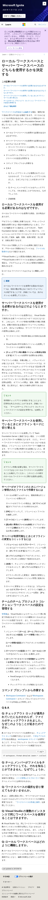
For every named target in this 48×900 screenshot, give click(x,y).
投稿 (38, 887)
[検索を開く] (35, 24)
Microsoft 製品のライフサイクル (21, 41)
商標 (12, 897)
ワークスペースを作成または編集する (17, 112)
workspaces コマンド (27, 739)
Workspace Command (15, 695)
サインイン (42, 24)
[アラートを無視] (44, 3)
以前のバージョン (15, 54)
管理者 (4, 614)
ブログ (30, 887)
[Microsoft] (24, 24)
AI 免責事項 (6, 887)
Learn (4, 54)
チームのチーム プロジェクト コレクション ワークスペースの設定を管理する (25, 101)
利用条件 (5, 897)
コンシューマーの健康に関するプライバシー (17, 893)
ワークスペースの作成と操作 (28, 802)
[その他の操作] (44, 54)
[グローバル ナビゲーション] (2, 24)
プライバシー (6, 890)
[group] (24, 755)
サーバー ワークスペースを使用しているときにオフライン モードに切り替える (24, 97)
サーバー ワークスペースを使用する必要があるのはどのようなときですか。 (25, 91)
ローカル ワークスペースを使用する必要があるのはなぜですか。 (25, 87)
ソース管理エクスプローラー (27, 778)
